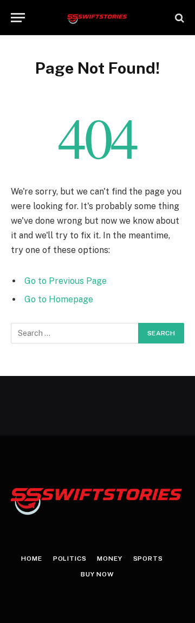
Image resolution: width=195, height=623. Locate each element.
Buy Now (97, 574)
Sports (148, 558)
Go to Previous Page (65, 281)
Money (109, 558)
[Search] (178, 17)
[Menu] (18, 17)
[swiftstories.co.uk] (97, 17)
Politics (70, 558)
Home (31, 558)
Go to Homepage (58, 299)
